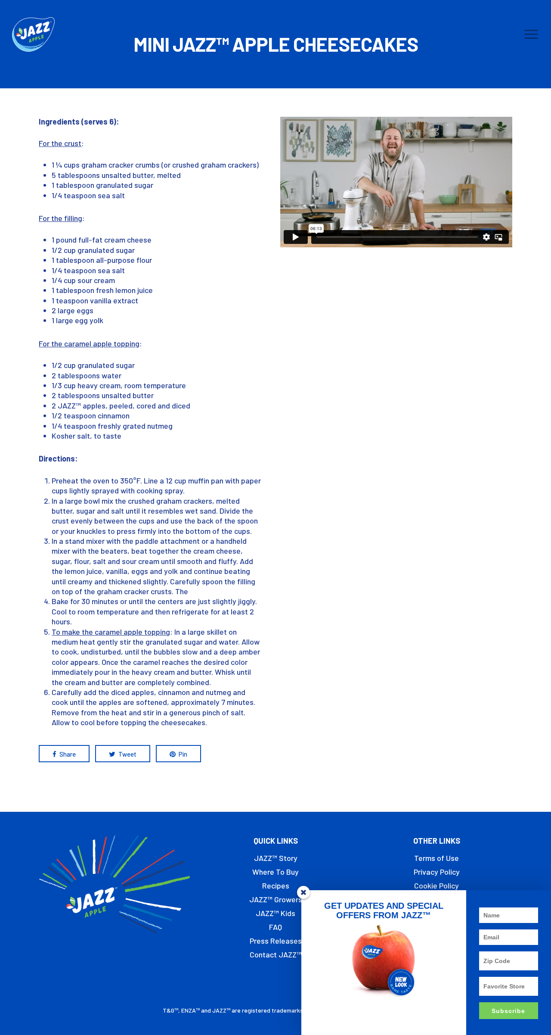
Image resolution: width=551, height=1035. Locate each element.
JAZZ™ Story (275, 858)
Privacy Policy (437, 871)
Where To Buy (275, 871)
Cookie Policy (436, 885)
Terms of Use (436, 858)
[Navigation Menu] (531, 34)
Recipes (275, 885)
